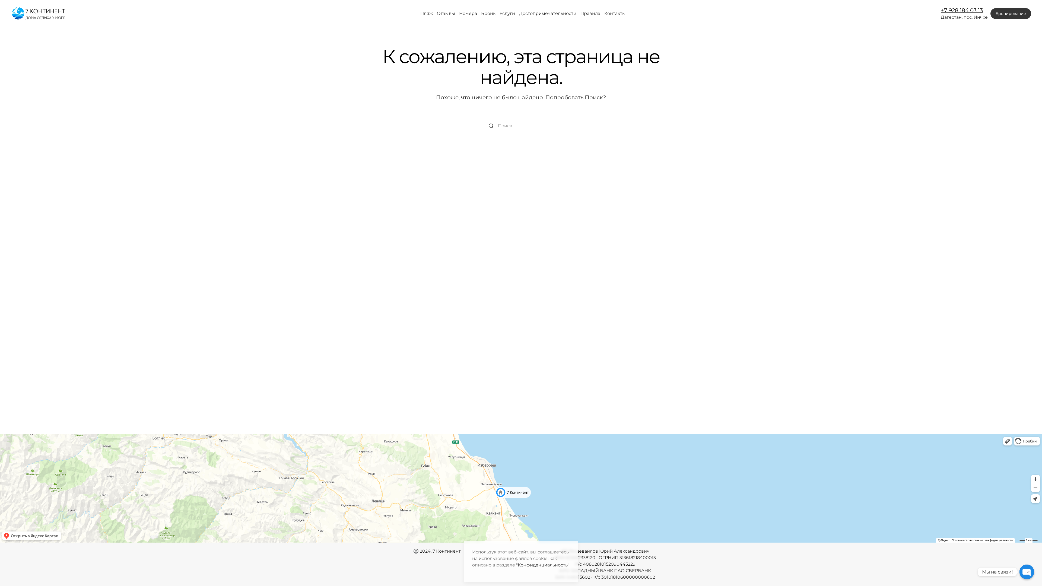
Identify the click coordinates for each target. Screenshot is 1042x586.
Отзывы (446, 13)
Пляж (426, 13)
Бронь (488, 13)
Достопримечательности (547, 13)
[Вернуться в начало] (39, 13)
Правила (590, 13)
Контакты (615, 13)
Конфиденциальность (543, 565)
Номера (468, 13)
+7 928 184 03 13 (962, 10)
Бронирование (1011, 13)
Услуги (507, 13)
